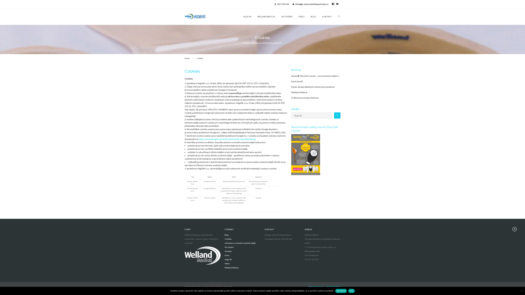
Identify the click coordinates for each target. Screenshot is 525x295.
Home (187, 58)
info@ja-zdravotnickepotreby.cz (312, 4)
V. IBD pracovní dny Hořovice (305, 97)
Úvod (227, 255)
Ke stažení (229, 247)
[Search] (338, 17)
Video (227, 263)
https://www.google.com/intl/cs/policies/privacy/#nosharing (227, 139)
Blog (226, 235)
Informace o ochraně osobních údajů (240, 243)
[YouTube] (337, 4)
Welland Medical (232, 267)
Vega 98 (228, 259)
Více (351, 291)
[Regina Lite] (195, 16)
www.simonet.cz (333, 286)
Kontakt (228, 251)
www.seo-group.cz (316, 286)
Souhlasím (341, 291)
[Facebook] (333, 4)
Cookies (228, 239)
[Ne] (521, 291)
